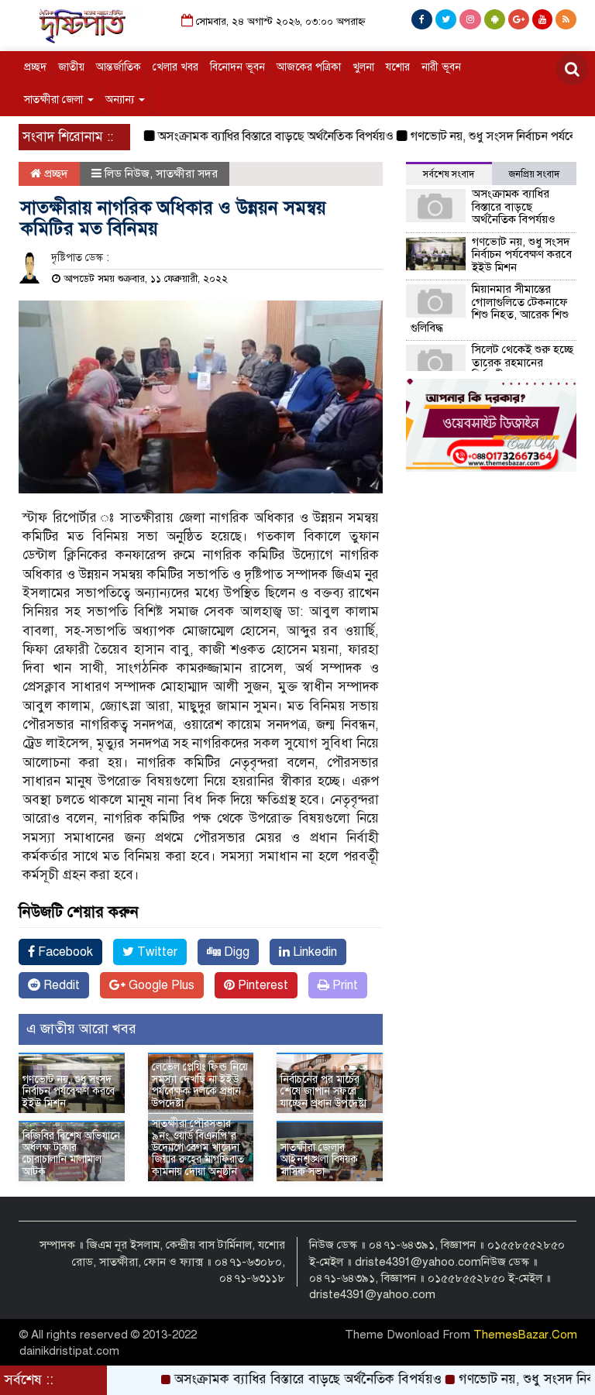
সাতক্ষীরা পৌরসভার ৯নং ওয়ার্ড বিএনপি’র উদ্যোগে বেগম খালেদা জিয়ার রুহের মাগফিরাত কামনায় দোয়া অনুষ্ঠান (198, 1147)
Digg (235, 952)
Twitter (155, 952)
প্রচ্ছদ (35, 67)
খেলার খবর (175, 67)
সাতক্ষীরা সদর (187, 173)
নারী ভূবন (441, 67)
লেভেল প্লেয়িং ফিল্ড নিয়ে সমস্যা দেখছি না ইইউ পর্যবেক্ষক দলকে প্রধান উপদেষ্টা (200, 1084)
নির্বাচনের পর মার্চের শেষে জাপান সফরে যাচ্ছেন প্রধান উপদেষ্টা (323, 1091)
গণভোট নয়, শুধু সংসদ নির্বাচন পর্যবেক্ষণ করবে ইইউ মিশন (68, 1091)
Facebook (64, 952)
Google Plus (160, 985)
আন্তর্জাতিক (118, 67)
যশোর (398, 67)
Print (343, 985)
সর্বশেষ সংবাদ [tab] (448, 174)
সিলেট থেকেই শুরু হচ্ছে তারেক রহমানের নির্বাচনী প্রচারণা (522, 362)
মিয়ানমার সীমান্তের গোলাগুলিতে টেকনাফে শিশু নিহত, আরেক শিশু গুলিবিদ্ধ (490, 308)
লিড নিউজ (127, 173)
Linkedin (313, 952)
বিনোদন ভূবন (237, 67)
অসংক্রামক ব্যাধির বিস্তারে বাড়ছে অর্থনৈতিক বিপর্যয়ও (256, 136)
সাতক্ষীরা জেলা (55, 99)
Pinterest (261, 985)
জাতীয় (71, 67)
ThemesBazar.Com (525, 1335)
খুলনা (363, 67)
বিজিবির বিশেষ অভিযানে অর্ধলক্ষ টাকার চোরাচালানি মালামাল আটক (71, 1153)
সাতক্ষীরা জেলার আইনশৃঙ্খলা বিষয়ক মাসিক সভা (319, 1159)
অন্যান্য (121, 99)
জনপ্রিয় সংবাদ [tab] (534, 174)
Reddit (60, 985)
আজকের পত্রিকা (309, 67)
